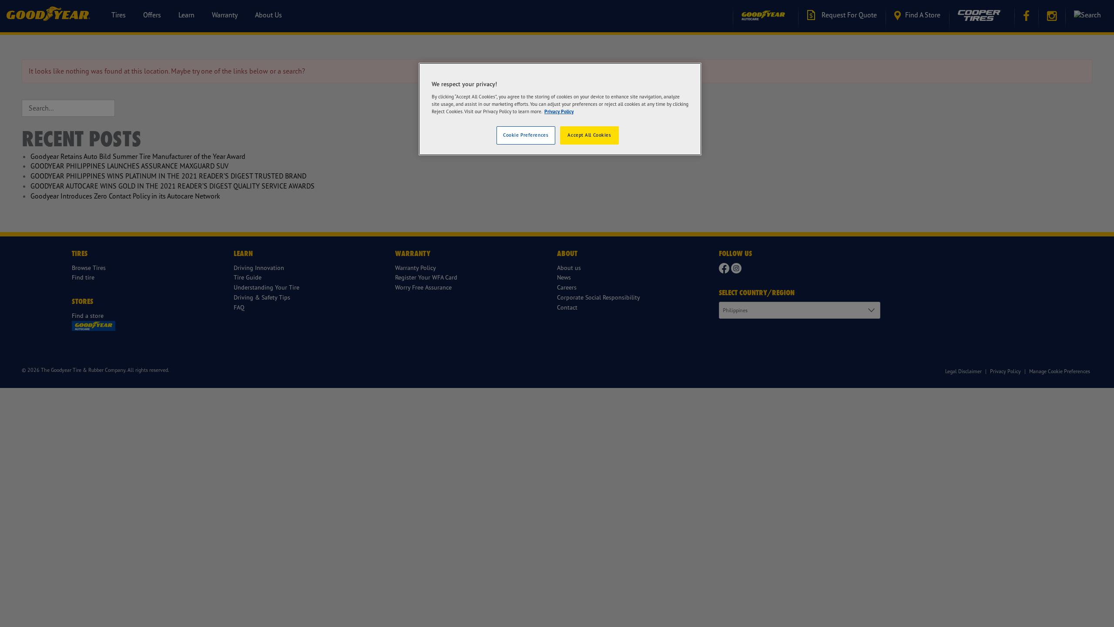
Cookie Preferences (525, 135)
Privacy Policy (559, 111)
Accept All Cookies (589, 135)
